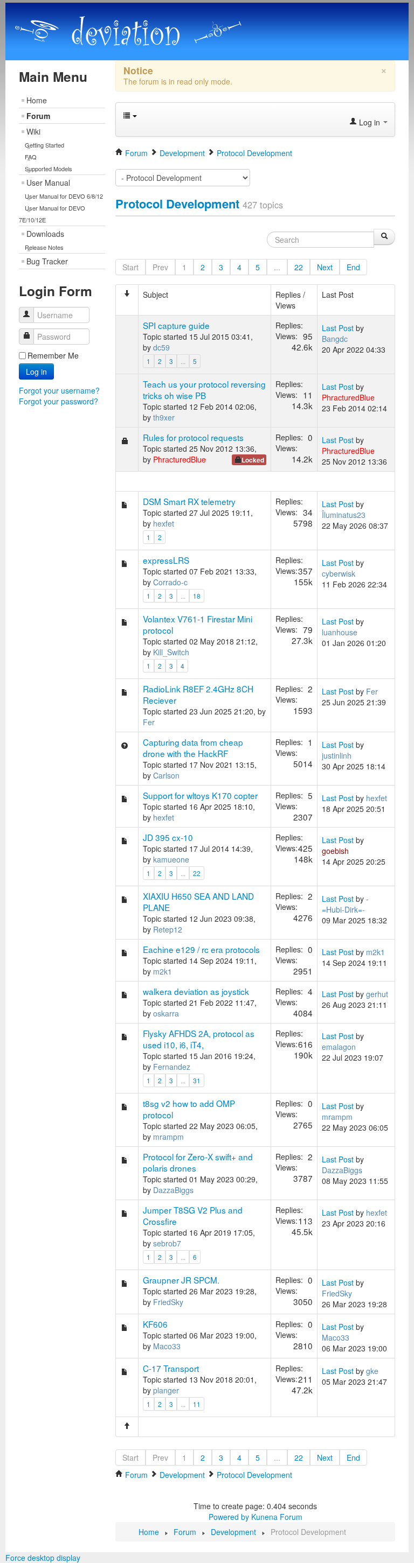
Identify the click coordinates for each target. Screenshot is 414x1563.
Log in (36, 371)
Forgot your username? (59, 390)
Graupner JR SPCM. (181, 1280)
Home (36, 100)
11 (197, 1403)
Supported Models (48, 168)
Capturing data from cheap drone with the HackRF (193, 747)
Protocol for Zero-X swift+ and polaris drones (198, 1162)
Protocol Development (177, 203)
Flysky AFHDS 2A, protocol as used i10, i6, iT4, (198, 1038)
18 (197, 595)
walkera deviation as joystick (196, 991)
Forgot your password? (58, 401)
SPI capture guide (176, 325)
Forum (38, 115)
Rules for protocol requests (193, 437)
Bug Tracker (47, 261)
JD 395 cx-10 (168, 837)
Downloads (45, 233)
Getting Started (44, 145)
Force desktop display (42, 1557)
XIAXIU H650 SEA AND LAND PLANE (198, 901)
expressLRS (166, 560)
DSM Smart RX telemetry (189, 501)
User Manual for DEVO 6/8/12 (64, 196)
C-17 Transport (171, 1368)
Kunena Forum (276, 1516)
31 (197, 1080)
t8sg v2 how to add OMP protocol (189, 1108)
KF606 (155, 1324)
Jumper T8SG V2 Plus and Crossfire (193, 1215)
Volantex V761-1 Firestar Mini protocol (197, 624)
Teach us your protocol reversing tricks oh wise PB (204, 389)
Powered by (229, 1516)
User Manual (48, 182)
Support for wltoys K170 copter (200, 795)
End (353, 267)
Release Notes (44, 247)
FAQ (31, 156)
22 (298, 267)
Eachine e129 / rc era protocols (201, 949)
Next (325, 267)
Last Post (338, 328)
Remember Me (53, 355)
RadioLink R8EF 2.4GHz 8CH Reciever (198, 694)
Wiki (33, 131)
